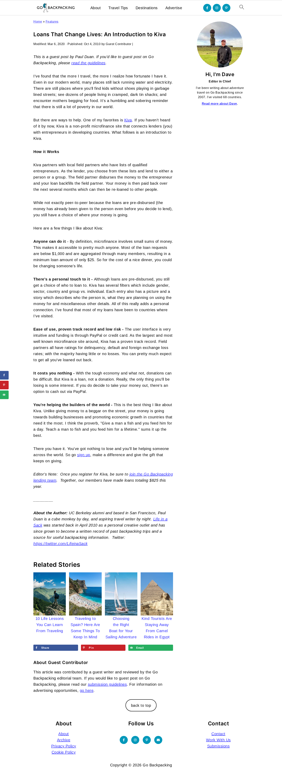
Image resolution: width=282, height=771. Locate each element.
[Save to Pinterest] (4, 385)
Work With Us (218, 740)
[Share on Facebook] (4, 375)
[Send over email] (4, 394)
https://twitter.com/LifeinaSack (60, 543)
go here (87, 690)
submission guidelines (107, 684)
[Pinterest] (226, 8)
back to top (141, 705)
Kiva (128, 120)
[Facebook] (207, 8)
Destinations (147, 8)
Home (37, 21)
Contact (218, 734)
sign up (83, 455)
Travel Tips (118, 8)
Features (52, 21)
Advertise (173, 8)
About (95, 8)
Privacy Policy (63, 746)
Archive (63, 740)
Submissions (218, 746)
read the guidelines (88, 63)
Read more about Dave (219, 103)
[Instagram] (217, 8)
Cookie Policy (64, 752)
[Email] (158, 740)
